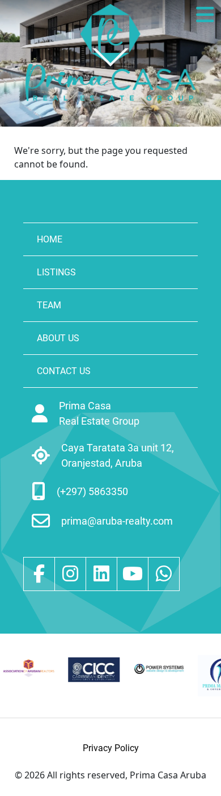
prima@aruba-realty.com (117, 521)
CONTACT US (64, 371)
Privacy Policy (111, 748)
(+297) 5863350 (92, 491)
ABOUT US (58, 338)
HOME (49, 239)
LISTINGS (56, 272)
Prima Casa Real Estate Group (99, 413)
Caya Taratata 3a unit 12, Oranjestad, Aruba (117, 455)
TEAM (49, 305)
